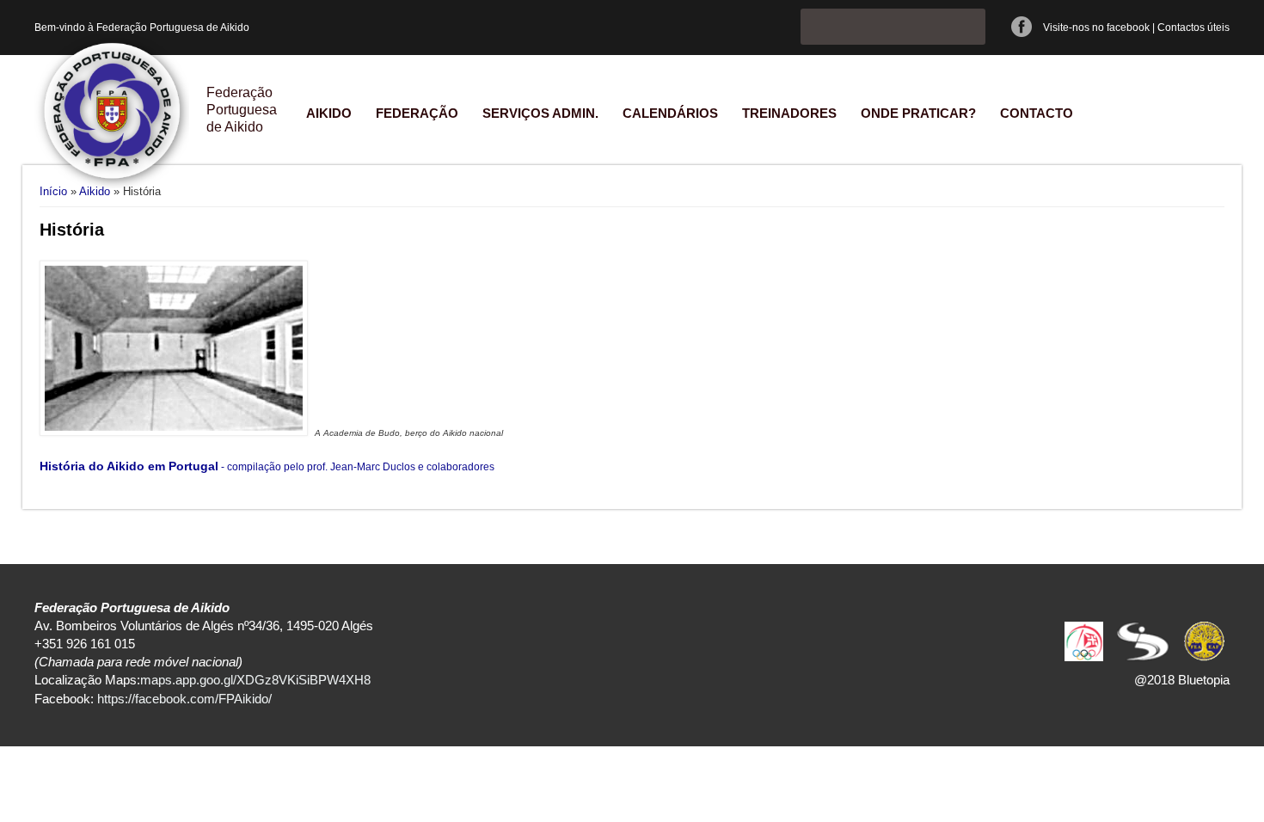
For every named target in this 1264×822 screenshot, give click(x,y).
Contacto (1036, 113)
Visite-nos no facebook (1096, 27)
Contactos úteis (1193, 27)
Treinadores (789, 113)
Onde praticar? (918, 113)
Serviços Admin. (540, 113)
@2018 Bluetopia (1182, 679)
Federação (417, 113)
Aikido (329, 113)
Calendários (670, 113)
